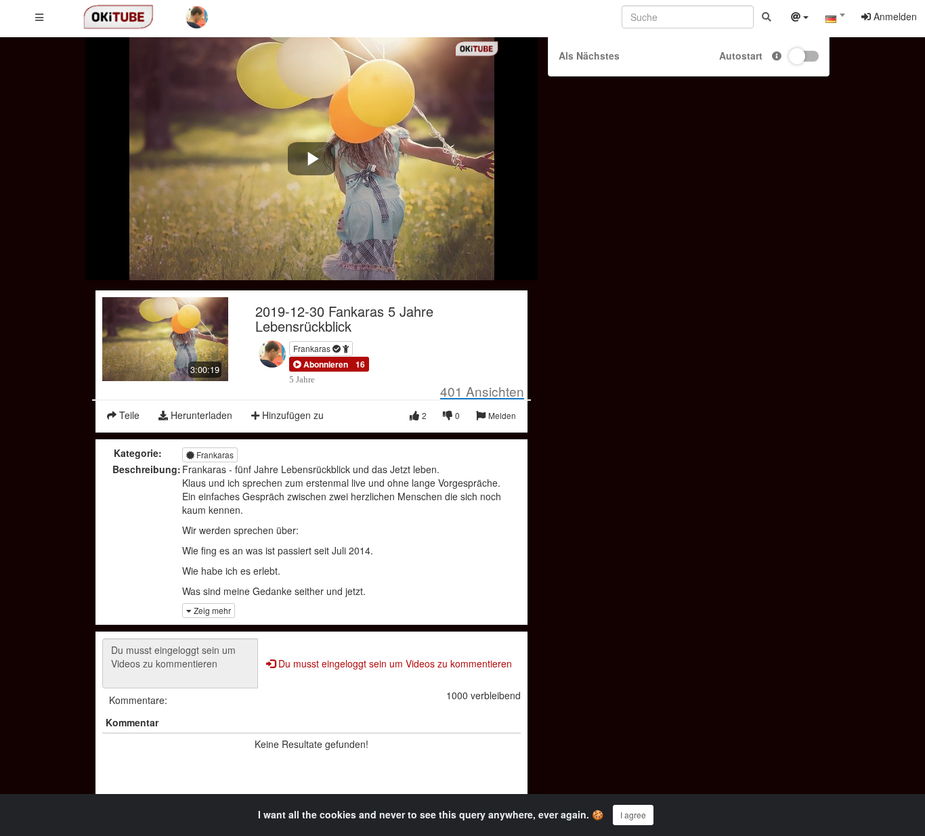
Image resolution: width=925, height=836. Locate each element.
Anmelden (894, 16)
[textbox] (835, 19)
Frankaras (312, 348)
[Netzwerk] (800, 18)
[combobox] (835, 19)
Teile (127, 415)
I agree (633, 814)
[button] (320, 364)
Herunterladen (200, 415)
